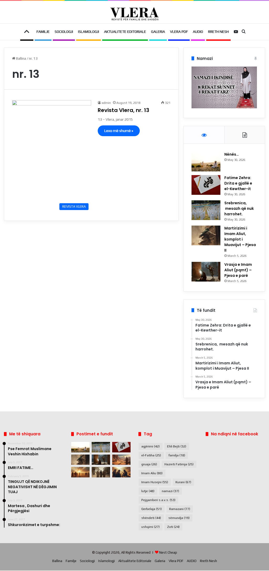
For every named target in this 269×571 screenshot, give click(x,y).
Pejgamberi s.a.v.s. (158, 500)
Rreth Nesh (218, 31)
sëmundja (179, 518)
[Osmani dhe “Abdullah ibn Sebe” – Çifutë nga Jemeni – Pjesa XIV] (121, 460)
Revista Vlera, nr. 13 (123, 110)
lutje (147, 491)
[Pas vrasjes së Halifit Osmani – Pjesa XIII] (80, 472)
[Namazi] (224, 107)
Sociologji (64, 31)
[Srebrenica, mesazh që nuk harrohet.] (206, 210)
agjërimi (150, 446)
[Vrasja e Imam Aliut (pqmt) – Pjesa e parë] (206, 272)
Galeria (158, 31)
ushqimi (150, 527)
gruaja (149, 464)
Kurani (183, 482)
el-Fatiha (151, 455)
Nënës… (231, 154)
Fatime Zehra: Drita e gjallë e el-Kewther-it (238, 183)
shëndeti (151, 518)
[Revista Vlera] (134, 14)
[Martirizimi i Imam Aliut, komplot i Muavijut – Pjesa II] (206, 235)
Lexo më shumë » (118, 131)
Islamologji (88, 31)
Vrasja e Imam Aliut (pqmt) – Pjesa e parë (238, 270)
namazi (170, 491)
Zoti (173, 527)
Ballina (20, 58)
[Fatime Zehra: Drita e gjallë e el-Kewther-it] (206, 185)
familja (176, 455)
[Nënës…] (206, 161)
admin (106, 103)
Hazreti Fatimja (179, 464)
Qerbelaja (151, 509)
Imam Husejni (154, 482)
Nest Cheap (168, 552)
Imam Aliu (152, 473)
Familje (43, 31)
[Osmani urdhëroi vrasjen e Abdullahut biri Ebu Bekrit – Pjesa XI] (121, 472)
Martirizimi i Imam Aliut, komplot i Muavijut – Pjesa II (240, 239)
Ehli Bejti (176, 446)
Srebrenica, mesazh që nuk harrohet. (239, 208)
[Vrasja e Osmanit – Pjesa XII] (101, 472)
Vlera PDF (179, 31)
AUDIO (198, 31)
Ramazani (179, 509)
